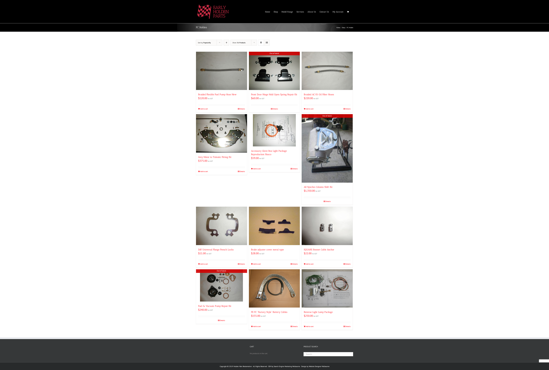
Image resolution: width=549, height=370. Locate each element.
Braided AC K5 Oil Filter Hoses (319, 94)
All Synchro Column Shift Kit (318, 187)
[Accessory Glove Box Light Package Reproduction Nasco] (274, 130)
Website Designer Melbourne (319, 366)
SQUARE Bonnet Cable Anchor (319, 249)
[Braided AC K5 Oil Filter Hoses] (327, 71)
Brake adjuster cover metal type (267, 249)
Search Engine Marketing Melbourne (287, 366)
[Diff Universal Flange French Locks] (221, 226)
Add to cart (204, 109)
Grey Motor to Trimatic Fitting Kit (214, 157)
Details (242, 109)
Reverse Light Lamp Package (318, 312)
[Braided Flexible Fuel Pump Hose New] (221, 71)
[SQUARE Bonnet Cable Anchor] (327, 226)
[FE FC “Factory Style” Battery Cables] (274, 288)
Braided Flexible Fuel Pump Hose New (217, 94)
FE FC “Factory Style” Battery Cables (269, 312)
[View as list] (266, 42)
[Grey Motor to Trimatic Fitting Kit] (221, 133)
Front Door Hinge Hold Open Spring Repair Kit (274, 94)
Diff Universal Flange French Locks (216, 249)
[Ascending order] (226, 43)
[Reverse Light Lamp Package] (327, 288)
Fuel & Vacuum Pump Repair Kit (214, 306)
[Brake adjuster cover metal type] (274, 226)
